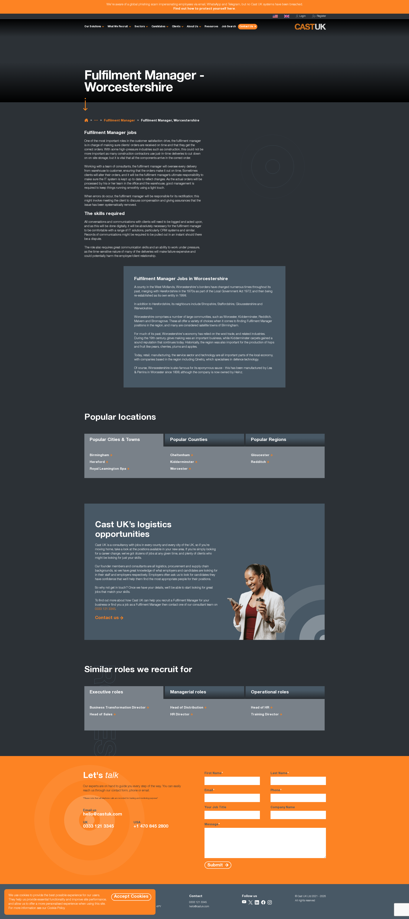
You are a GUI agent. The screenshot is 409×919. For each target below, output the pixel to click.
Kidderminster (182, 462)
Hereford (97, 462)
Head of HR (260, 707)
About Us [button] (192, 26)
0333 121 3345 (105, 609)
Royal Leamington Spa (108, 469)
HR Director (180, 714)
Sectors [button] (139, 26)
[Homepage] (286, 16)
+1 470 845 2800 (151, 827)
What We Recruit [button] (118, 26)
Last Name (280, 773)
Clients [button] (176, 26)
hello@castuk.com (102, 814)
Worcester (179, 469)
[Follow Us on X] (250, 902)
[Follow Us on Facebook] (263, 902)
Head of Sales (101, 714)
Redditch (258, 462)
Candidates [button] (158, 26)
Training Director (265, 714)
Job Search (229, 26)
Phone (276, 790)
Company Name (283, 807)
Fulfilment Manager (119, 120)
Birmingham (99, 455)
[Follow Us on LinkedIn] (257, 902)
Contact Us (246, 26)
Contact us (107, 618)
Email (209, 790)
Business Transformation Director (118, 707)
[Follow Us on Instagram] (270, 902)
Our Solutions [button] (92, 26)
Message (212, 824)
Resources (211, 26)
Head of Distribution (186, 707)
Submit (215, 865)
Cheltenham (180, 455)
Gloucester (260, 455)
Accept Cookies (131, 897)
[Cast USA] (275, 16)
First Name (213, 773)
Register (321, 16)
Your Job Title (215, 807)
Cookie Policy (56, 908)
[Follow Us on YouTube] (244, 902)
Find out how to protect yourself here (204, 8)
